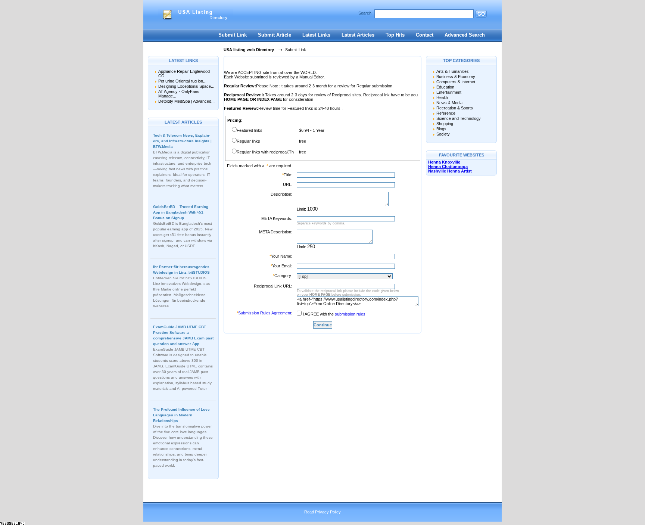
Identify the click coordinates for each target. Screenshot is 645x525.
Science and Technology (458, 118)
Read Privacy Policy (322, 512)
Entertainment (448, 92)
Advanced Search (465, 35)
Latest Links (316, 35)
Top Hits (395, 35)
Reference (445, 113)
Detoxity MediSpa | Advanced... (186, 101)
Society (443, 134)
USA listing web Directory (249, 49)
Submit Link (232, 35)
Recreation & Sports (454, 108)
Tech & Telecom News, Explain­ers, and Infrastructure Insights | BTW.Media (182, 141)
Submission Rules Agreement (264, 313)
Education (445, 87)
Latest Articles (358, 35)
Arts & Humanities (452, 71)
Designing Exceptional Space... (186, 86)
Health (442, 97)
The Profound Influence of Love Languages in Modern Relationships (181, 415)
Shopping (444, 123)
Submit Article (274, 35)
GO (481, 14)
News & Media (449, 102)
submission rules (350, 314)
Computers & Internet (455, 82)
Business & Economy (455, 76)
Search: (365, 13)
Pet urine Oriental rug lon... (182, 81)
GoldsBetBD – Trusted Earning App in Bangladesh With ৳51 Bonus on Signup (180, 212)
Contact (424, 35)
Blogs (441, 129)
